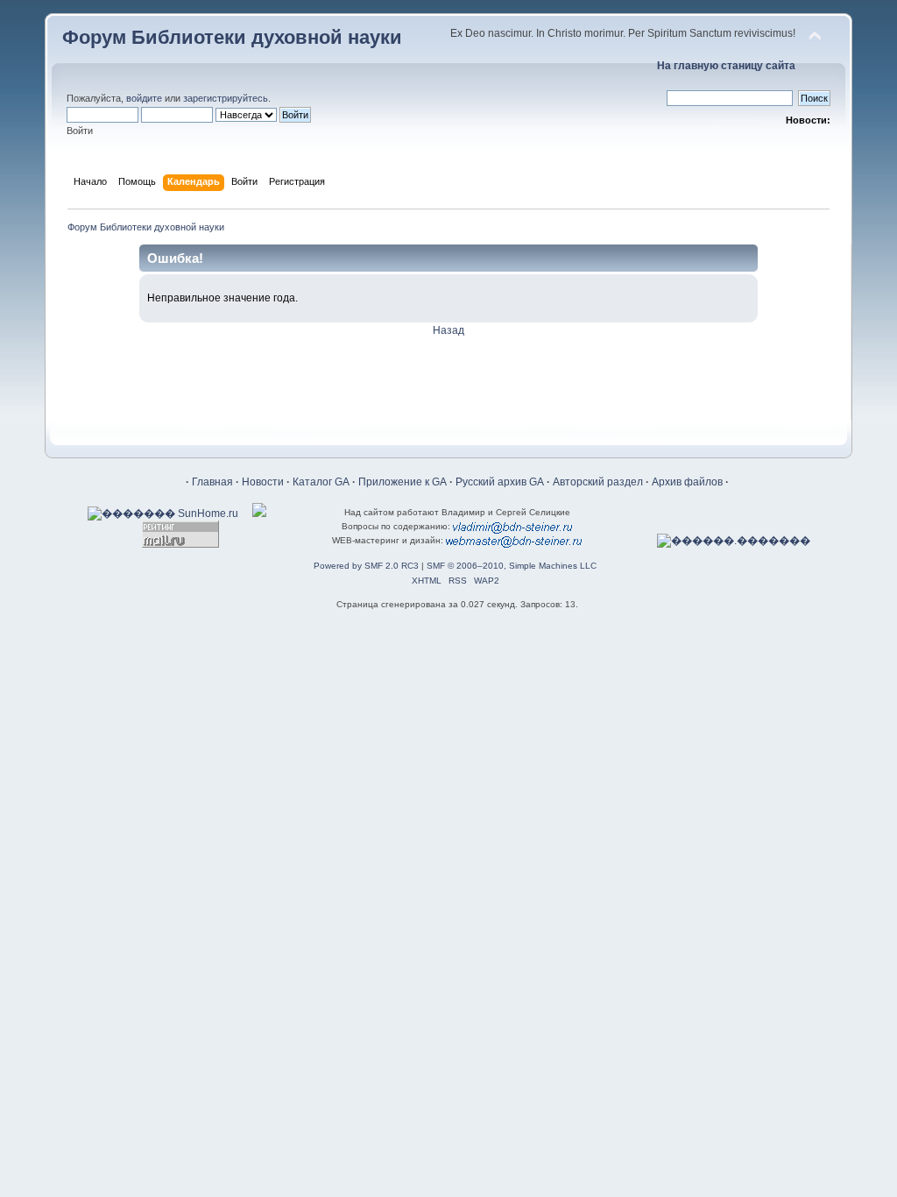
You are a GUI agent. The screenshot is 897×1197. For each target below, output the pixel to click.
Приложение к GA (402, 482)
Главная (212, 482)
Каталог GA (321, 482)
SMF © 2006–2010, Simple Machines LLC (512, 565)
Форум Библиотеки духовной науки (232, 37)
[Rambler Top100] (259, 513)
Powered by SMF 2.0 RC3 (366, 565)
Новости (263, 482)
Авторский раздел (598, 482)
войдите (144, 98)
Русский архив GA (500, 482)
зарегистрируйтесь (225, 98)
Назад (448, 330)
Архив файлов (687, 482)
